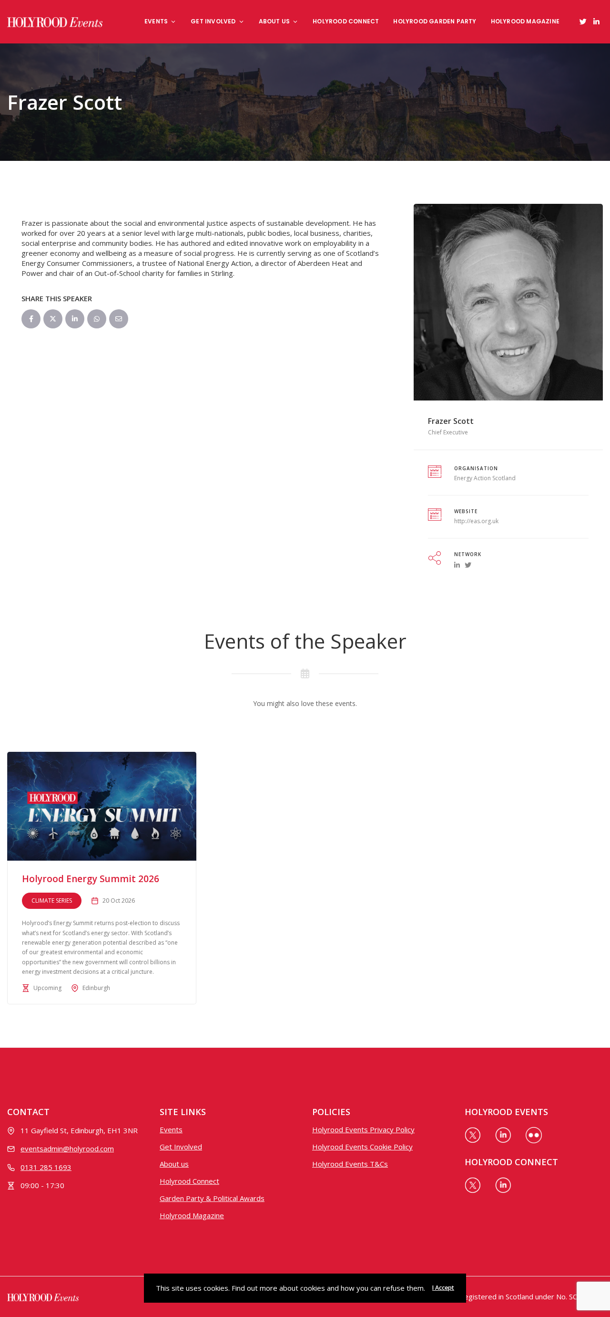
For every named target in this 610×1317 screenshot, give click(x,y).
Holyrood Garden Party (434, 21)
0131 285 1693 (45, 1167)
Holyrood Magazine (525, 21)
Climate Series (51, 900)
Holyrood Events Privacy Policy (363, 1129)
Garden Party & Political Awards (212, 1198)
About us (274, 21)
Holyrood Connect (346, 21)
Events (156, 21)
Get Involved (213, 21)
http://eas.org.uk (476, 521)
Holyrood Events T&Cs (350, 1164)
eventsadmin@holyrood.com (67, 1148)
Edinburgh (96, 988)
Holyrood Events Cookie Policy (362, 1146)
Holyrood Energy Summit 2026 (90, 879)
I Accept (443, 1288)
